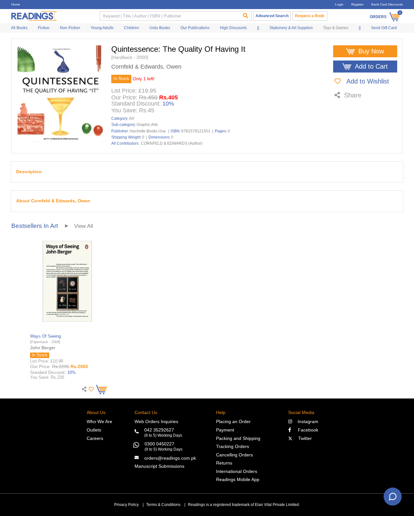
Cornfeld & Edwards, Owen (146, 67)
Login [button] (339, 4)
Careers (95, 438)
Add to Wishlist (367, 81)
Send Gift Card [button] (384, 28)
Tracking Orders (232, 446)
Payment (225, 429)
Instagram (306, 421)
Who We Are (99, 421)
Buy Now (371, 51)
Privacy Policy (126, 504)
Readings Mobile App (237, 479)
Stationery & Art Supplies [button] (291, 28)
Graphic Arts (147, 124)
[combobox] (169, 16)
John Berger (42, 347)
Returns (224, 463)
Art (131, 118)
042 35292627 (159, 429)
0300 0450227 (159, 443)
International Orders (236, 471)
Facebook (306, 429)
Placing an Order (233, 421)
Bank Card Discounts (387, 4)
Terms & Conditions (163, 504)
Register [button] (357, 4)
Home (15, 4)
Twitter (304, 438)
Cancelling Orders (234, 454)
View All (83, 226)
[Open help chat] (393, 497)
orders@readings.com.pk (170, 458)
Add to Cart (371, 66)
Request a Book (309, 16)
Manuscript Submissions (159, 466)
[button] (90, 389)
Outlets (94, 429)
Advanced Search (272, 16)
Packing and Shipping (238, 438)
